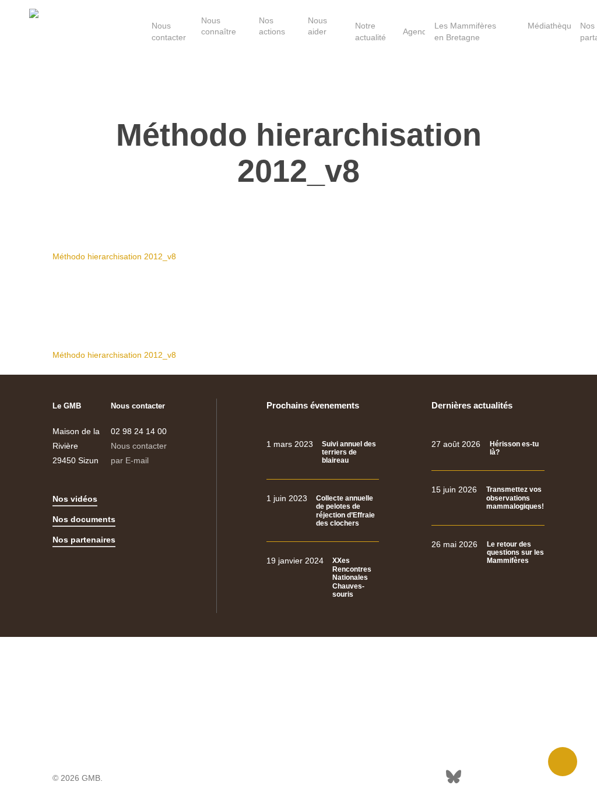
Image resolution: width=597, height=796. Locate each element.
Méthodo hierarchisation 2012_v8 (114, 256)
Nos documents (83, 519)
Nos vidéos (74, 498)
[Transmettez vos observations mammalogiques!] (488, 498)
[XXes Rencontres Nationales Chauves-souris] (323, 577)
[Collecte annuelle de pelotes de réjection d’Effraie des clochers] (323, 511)
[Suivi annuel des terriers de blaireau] (323, 452)
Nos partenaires (83, 539)
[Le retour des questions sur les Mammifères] (488, 553)
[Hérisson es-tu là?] (488, 448)
